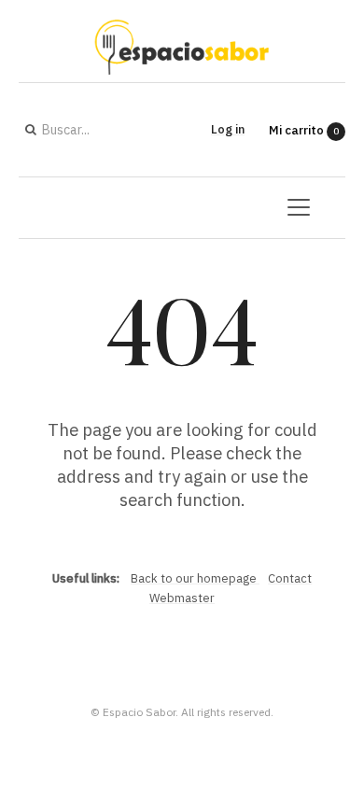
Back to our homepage (195, 578)
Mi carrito (304, 130)
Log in (228, 129)
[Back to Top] (317, 634)
